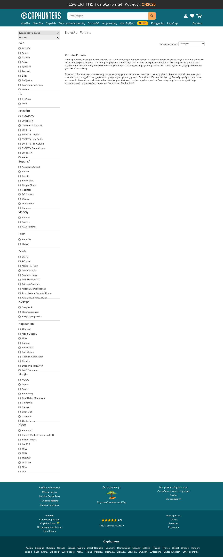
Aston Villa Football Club (34, 298)
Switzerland (155, 551)
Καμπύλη (26, 239)
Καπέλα (25, 23)
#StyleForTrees (48, 523)
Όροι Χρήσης (49, 531)
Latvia (44, 551)
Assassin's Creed (30, 167)
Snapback (26, 307)
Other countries (191, 551)
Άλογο (24, 62)
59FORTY (26, 153)
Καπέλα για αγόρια (49, 505)
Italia (36, 551)
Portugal (98, 551)
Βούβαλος (26, 80)
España (136, 548)
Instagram (173, 527)
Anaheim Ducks (29, 275)
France (166, 548)
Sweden (143, 551)
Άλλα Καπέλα (28, 226)
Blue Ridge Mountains (33, 398)
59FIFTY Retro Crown (33, 148)
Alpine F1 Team (29, 266)
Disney (25, 199)
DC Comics (27, 194)
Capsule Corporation (32, 356)
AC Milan (26, 261)
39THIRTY (27, 121)
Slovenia (132, 551)
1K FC (25, 256)
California (26, 402)
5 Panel (25, 217)
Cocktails (26, 189)
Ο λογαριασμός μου (49, 519)
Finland (156, 548)
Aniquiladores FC (30, 279)
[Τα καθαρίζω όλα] (57, 33)
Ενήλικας (26, 99)
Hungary (195, 548)
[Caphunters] (49, 15)
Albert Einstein (29, 333)
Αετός (24, 53)
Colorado (26, 416)
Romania (110, 551)
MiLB (24, 448)
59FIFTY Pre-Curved (32, 143)
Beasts (25, 176)
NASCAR (26, 462)
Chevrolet (26, 412)
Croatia (71, 548)
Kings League (28, 439)
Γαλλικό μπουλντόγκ (32, 85)
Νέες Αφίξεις (127, 23)
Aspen (24, 384)
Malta (80, 551)
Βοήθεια (197, 23)
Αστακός (26, 71)
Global (175, 548)
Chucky (25, 361)
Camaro (25, 407)
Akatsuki (26, 329)
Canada (61, 548)
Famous (26, 208)
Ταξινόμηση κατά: (168, 44)
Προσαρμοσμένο (30, 312)
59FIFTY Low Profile (32, 139)
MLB (24, 453)
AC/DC (25, 380)
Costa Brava (28, 421)
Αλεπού (25, 57)
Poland (88, 551)
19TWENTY (27, 116)
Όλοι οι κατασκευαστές (72, 23)
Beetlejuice (27, 180)
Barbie (25, 171)
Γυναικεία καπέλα (49, 500)
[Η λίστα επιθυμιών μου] (192, 16)
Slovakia (121, 551)
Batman (25, 343)
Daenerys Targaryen (32, 365)
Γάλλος (25, 89)
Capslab (51, 23)
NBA (24, 467)
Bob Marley (27, 352)
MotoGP (26, 458)
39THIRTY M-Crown (32, 125)
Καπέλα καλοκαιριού (49, 487)
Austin (24, 389)
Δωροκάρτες (109, 23)
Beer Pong (27, 393)
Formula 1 (27, 430)
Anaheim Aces (29, 270)
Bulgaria (50, 548)
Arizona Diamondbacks (33, 288)
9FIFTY (25, 157)
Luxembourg (68, 551)
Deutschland (123, 548)
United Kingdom (172, 551)
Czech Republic (95, 548)
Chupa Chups (28, 185)
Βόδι (24, 75)
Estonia (146, 548)
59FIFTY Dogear (30, 134)
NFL (23, 471)
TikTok (173, 519)
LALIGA (25, 444)
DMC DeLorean (29, 370)
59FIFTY (26, 130)
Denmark (110, 548)
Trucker (25, 222)
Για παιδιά (93, 23)
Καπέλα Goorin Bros (49, 496)
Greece (185, 548)
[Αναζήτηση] (152, 16)
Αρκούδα (26, 66)
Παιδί (24, 103)
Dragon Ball (27, 203)
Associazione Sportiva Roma (36, 293)
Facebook (173, 523)
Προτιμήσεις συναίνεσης (49, 527)
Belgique (39, 548)
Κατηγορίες (157, 23)
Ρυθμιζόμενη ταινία (31, 316)
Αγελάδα (26, 48)
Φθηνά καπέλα (49, 492)
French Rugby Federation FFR (37, 435)
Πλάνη (25, 244)
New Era (38, 23)
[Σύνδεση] (186, 16)
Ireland (28, 551)
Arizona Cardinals (30, 284)
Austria (29, 548)
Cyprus (81, 548)
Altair (24, 338)
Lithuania (54, 551)
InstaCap (172, 23)
